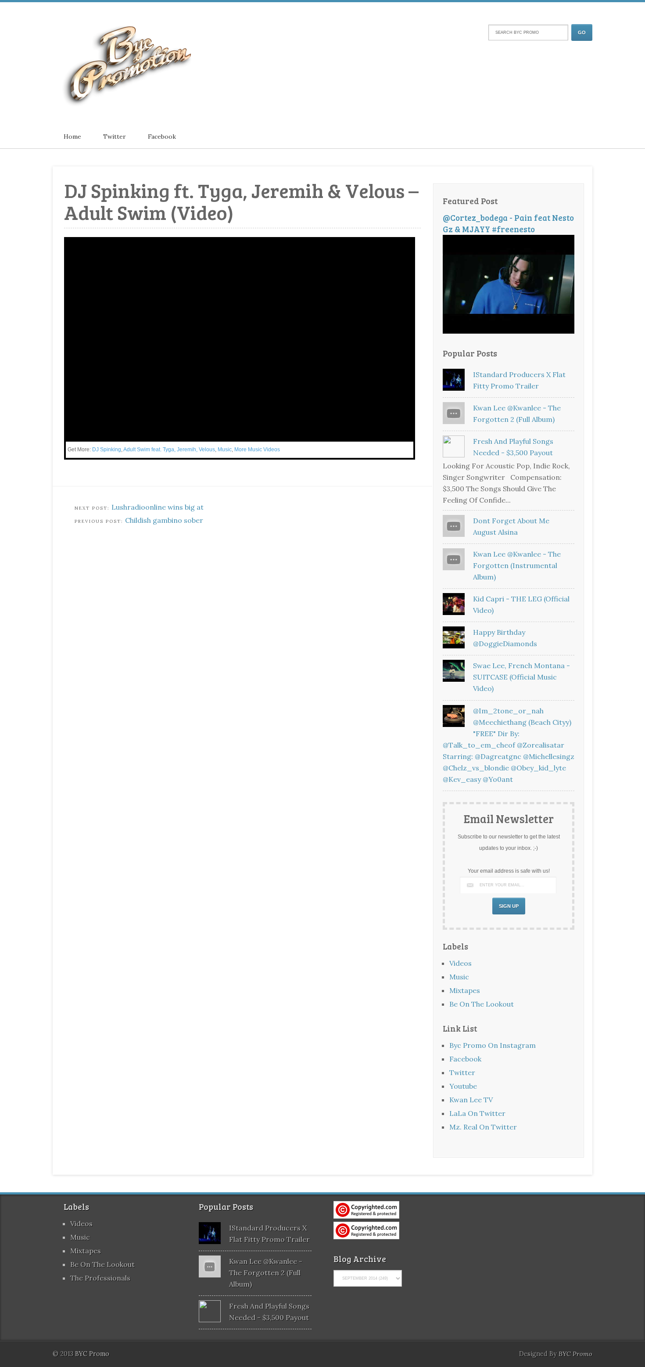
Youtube (463, 1086)
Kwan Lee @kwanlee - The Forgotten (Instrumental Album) (517, 565)
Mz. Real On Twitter (483, 1126)
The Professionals (100, 1277)
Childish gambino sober (164, 520)
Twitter (114, 136)
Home (72, 136)
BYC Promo (575, 1354)
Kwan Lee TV (471, 1099)
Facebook (162, 136)
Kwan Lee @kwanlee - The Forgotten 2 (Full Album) (265, 1272)
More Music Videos (257, 449)
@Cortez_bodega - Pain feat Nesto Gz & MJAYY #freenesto (508, 223)
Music (225, 449)
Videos (460, 963)
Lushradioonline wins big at (157, 507)
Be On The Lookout (481, 1004)
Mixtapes (464, 990)
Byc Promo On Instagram (492, 1045)
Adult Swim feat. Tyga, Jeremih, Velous (169, 449)
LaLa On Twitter (477, 1113)
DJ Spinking (106, 449)
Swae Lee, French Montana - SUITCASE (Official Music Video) (521, 677)
